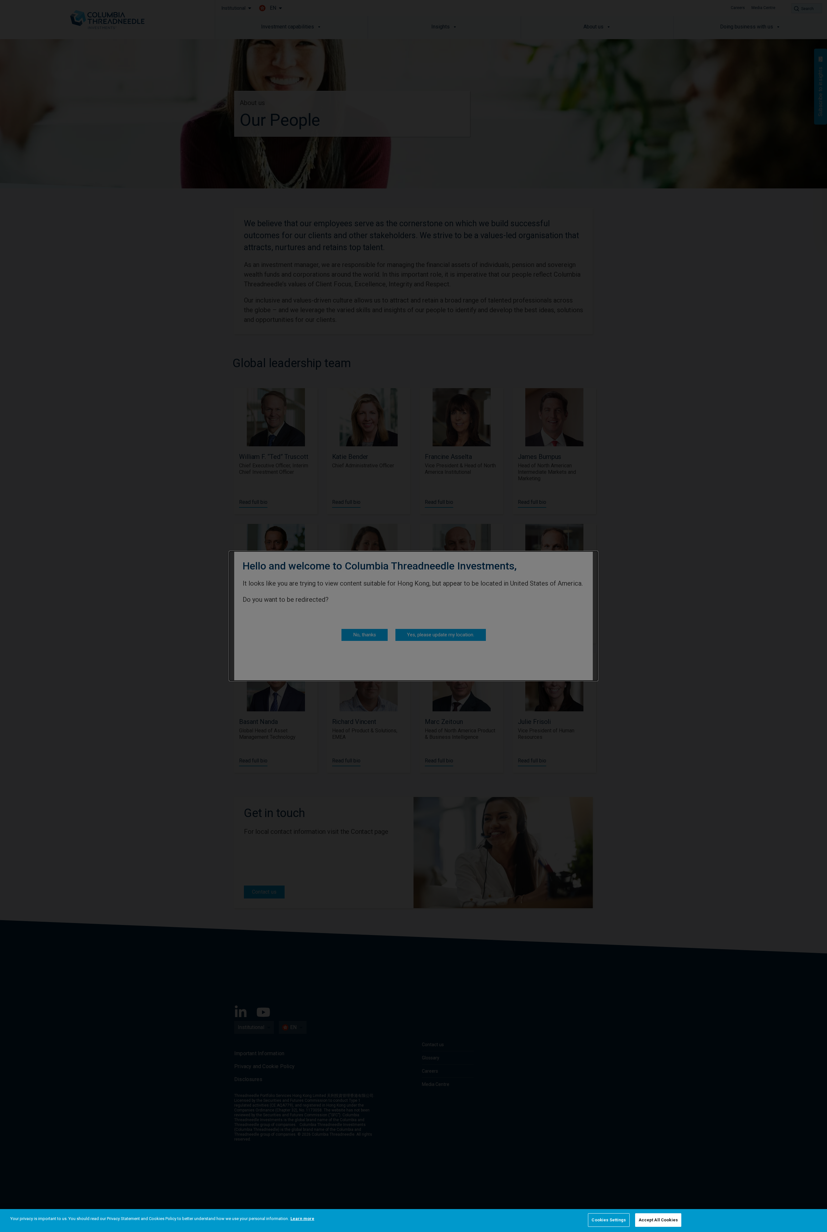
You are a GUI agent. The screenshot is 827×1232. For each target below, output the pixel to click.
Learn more (302, 1218)
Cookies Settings (608, 1219)
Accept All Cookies (658, 1219)
